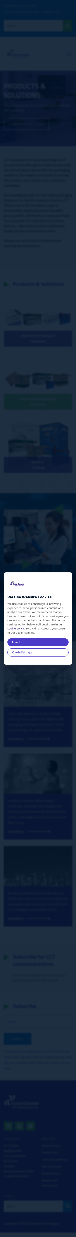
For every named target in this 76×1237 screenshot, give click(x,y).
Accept (16, 642)
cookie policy (15, 628)
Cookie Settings (22, 652)
